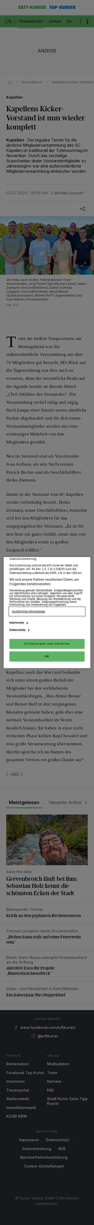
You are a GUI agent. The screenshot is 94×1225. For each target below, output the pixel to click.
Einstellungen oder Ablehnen (47, 643)
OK (47, 656)
